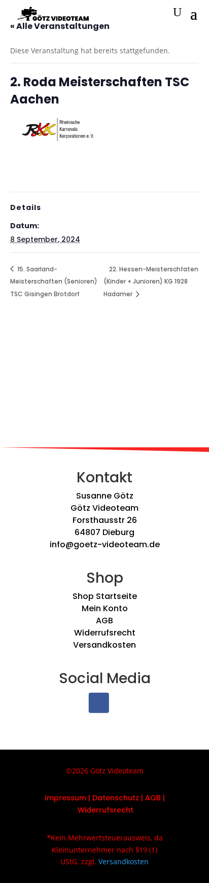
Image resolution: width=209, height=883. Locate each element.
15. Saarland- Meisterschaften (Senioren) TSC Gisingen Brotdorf (53, 281)
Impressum (65, 798)
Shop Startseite (105, 596)
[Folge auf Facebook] (99, 703)
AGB (104, 620)
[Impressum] (87, 798)
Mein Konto (105, 608)
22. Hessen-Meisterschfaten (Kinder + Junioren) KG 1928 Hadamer (150, 281)
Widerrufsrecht (104, 633)
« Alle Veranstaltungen (60, 26)
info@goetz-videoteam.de (105, 544)
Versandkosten (104, 645)
